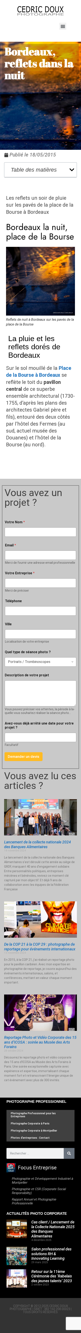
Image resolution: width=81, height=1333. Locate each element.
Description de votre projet (27, 675)
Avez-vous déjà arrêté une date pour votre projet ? (39, 725)
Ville (8, 624)
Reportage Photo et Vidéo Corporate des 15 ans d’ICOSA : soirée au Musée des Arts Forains (40, 1042)
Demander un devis (23, 756)
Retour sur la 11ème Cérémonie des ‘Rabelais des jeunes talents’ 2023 (51, 1276)
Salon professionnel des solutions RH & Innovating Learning (51, 1254)
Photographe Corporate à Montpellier (34, 1130)
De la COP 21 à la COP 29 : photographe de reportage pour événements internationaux (39, 946)
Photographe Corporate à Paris (30, 1123)
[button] (62, 26)
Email (10, 545)
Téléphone (13, 601)
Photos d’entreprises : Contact (30, 1137)
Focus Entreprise (37, 1168)
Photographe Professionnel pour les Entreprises (33, 1115)
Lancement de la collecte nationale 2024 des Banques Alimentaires (37, 844)
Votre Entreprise (20, 573)
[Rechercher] (69, 1153)
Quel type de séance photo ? (28, 652)
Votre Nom (15, 522)
